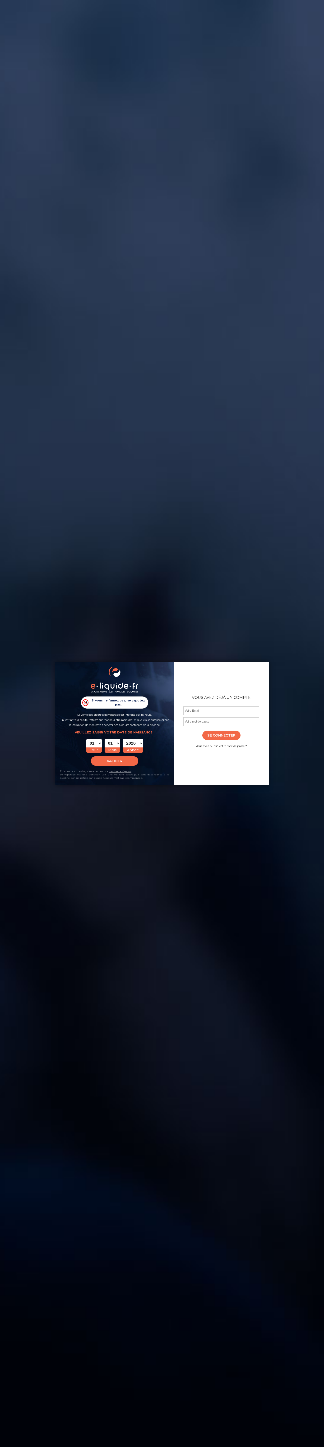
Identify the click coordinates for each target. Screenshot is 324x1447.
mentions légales (120, 771)
